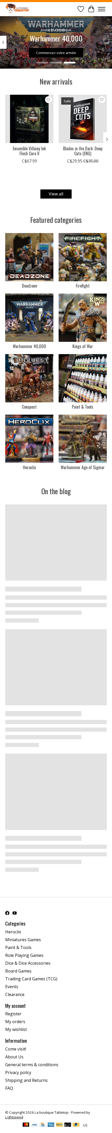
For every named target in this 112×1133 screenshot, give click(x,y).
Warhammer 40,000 (29, 346)
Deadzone (29, 286)
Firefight (83, 286)
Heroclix (29, 467)
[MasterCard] (26, 1125)
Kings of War (82, 346)
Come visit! (15, 1049)
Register (13, 1014)
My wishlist (16, 1029)
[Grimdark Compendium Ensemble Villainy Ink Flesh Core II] (29, 119)
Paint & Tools (82, 407)
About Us (14, 1057)
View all (56, 194)
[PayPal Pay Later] (76, 1125)
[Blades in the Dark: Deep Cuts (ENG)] (83, 119)
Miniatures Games (23, 940)
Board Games (18, 971)
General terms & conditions (31, 1065)
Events (11, 986)
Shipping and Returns (26, 1080)
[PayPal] (59, 1125)
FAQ (9, 1088)
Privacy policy (18, 1072)
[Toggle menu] (101, 9)
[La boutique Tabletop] (18, 9)
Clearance (14, 994)
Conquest (29, 407)
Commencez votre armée (56, 52)
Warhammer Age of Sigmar (83, 467)
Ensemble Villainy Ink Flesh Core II (29, 151)
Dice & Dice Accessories (28, 963)
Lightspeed (14, 1117)
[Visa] (34, 1125)
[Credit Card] (42, 1125)
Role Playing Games (24, 955)
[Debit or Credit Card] (67, 1125)
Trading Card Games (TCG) (31, 979)
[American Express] (51, 1125)
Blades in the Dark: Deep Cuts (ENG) (82, 151)
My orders (15, 1021)
